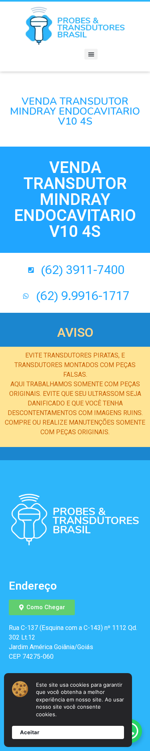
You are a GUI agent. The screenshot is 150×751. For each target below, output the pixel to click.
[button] (91, 54)
